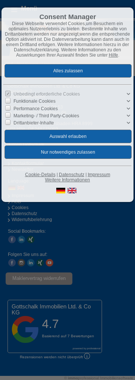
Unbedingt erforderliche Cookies (47, 94)
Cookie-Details (40, 174)
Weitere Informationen (67, 180)
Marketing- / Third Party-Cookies (46, 115)
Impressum (99, 174)
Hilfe (113, 55)
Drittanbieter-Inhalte (34, 123)
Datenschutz (71, 174)
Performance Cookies (36, 108)
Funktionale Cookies (35, 101)
